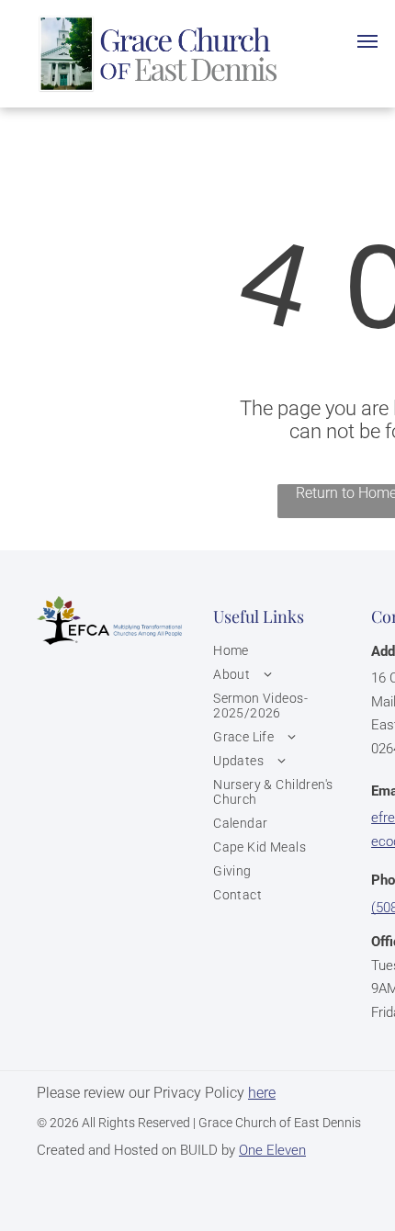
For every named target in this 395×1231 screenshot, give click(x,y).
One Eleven (272, 1150)
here (262, 1092)
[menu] (367, 41)
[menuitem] (287, 650)
